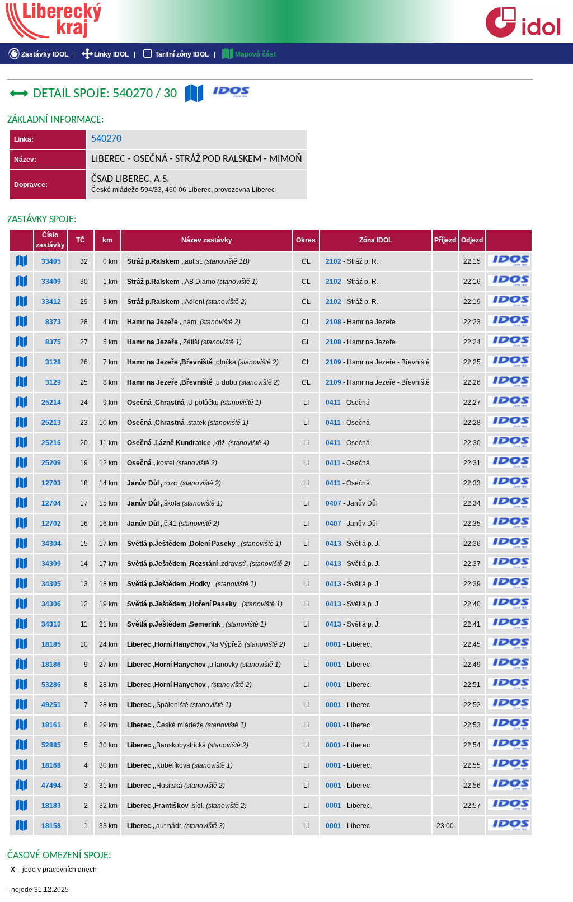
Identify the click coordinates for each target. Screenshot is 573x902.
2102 (333, 261)
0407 (333, 503)
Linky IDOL (111, 54)
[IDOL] (522, 35)
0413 (333, 544)
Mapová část (255, 54)
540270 (106, 139)
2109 (333, 362)
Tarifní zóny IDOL (182, 54)
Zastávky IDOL (44, 54)
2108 (333, 322)
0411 (333, 402)
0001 (333, 644)
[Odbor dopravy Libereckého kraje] (53, 36)
